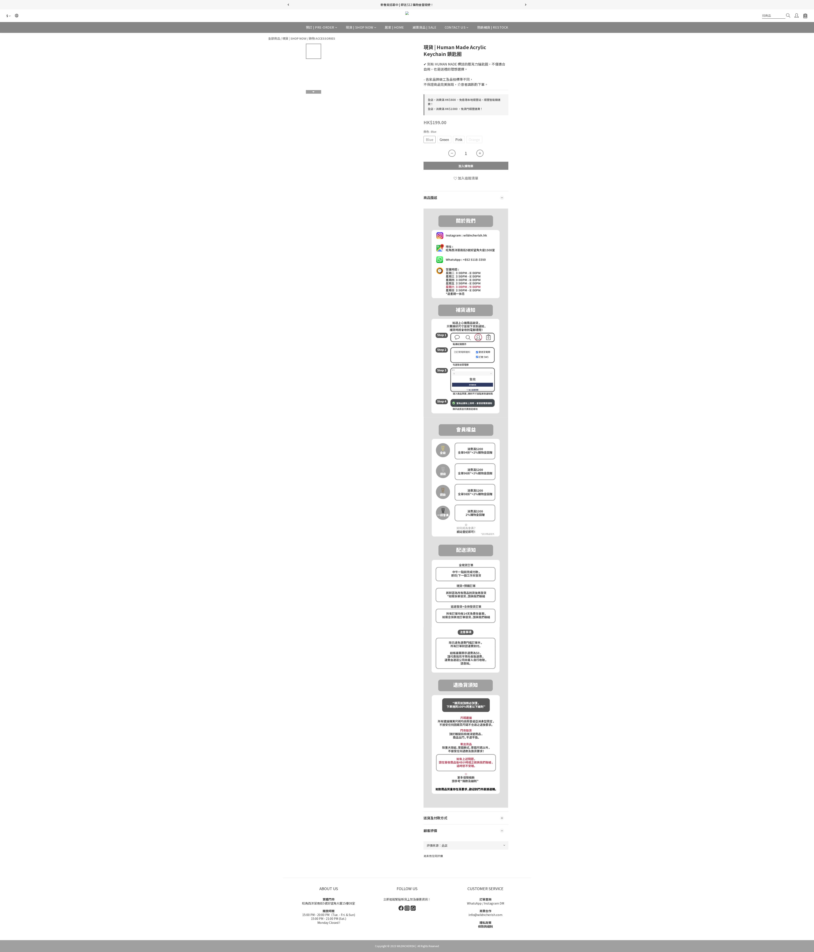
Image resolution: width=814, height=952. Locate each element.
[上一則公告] (288, 5)
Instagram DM (494, 903)
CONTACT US (455, 27)
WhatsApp (474, 903)
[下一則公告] (526, 5)
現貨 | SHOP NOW (359, 27)
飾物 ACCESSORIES (322, 38)
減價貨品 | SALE (424, 27)
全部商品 (274, 38)
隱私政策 (485, 922)
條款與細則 (485, 926)
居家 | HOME (394, 27)
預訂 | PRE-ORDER (320, 27)
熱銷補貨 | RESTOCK (492, 27)
